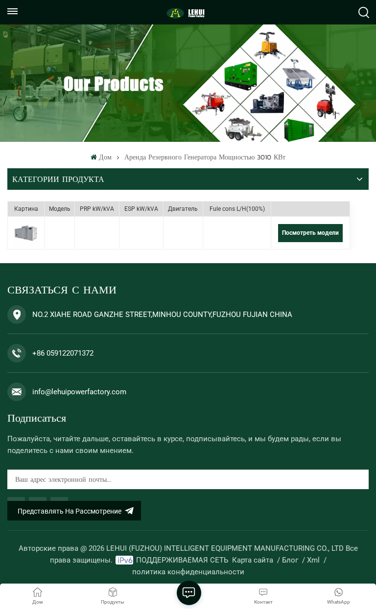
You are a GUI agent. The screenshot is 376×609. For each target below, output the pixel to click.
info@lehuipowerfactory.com (79, 391)
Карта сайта (252, 560)
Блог (290, 560)
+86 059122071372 (63, 353)
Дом (105, 157)
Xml (313, 560)
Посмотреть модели (310, 232)
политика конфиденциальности (188, 571)
